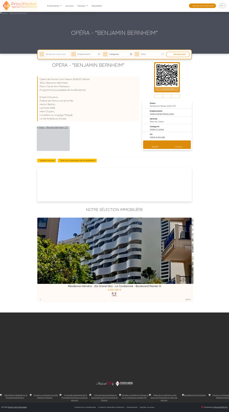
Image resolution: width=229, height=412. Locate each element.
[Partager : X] (167, 96)
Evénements (53, 5)
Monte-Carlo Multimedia (17, 407)
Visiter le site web (157, 137)
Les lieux (69, 5)
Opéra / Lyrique (157, 129)
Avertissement (132, 407)
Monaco (82, 5)
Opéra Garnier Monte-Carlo (162, 114)
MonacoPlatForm (221, 407)
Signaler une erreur (47, 160)
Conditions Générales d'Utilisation (111, 407)
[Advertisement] (114, 185)
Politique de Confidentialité (85, 407)
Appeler (155, 146)
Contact (178, 146)
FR (221, 6)
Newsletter (97, 5)
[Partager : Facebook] (158, 96)
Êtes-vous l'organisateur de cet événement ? (78, 160)
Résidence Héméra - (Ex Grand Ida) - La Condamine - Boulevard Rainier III (114, 286)
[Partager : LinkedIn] (175, 96)
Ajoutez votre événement (203, 6)
